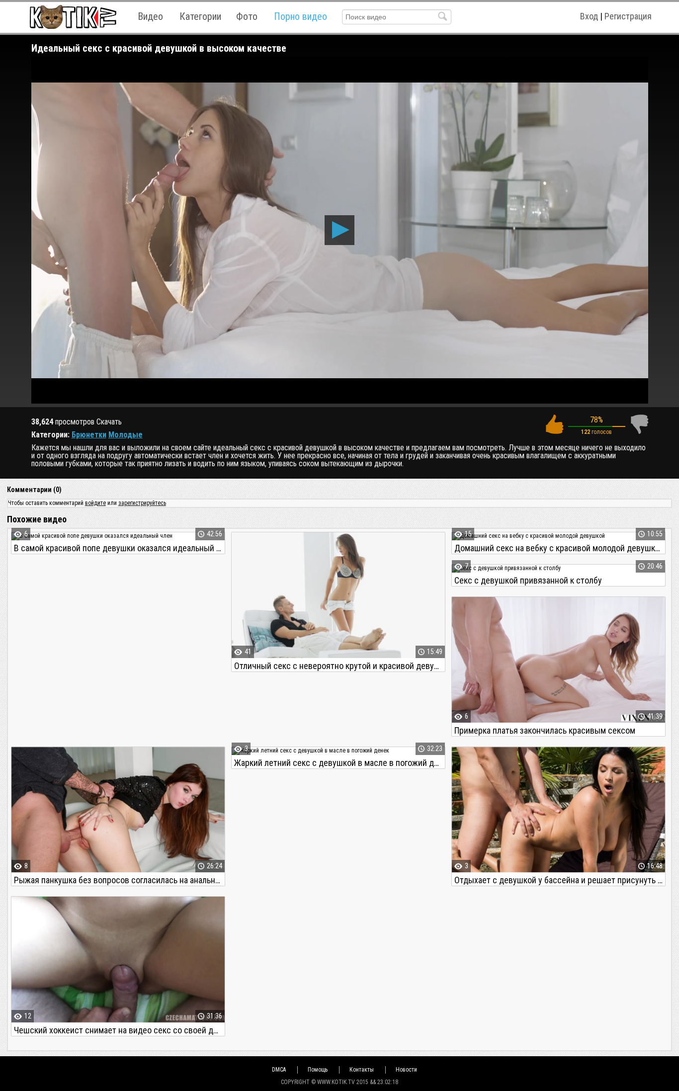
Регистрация (628, 16)
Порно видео (300, 16)
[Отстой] (639, 424)
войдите (95, 503)
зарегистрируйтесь (142, 503)
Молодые (125, 434)
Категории (200, 16)
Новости (406, 1069)
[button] (339, 230)
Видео (150, 16)
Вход (589, 16)
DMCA (279, 1069)
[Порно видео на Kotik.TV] (73, 16)
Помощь (318, 1069)
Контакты (361, 1069)
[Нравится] (554, 424)
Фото (246, 16)
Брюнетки (89, 434)
